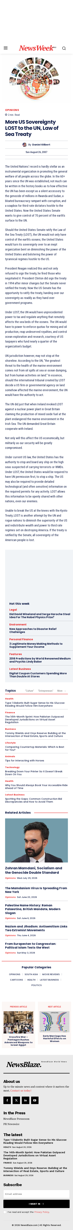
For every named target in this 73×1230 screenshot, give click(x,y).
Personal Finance (21, 639)
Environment (17, 624)
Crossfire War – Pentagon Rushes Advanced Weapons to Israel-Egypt (18, 1041)
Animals (10, 756)
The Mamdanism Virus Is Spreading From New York (36, 890)
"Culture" (29, 690)
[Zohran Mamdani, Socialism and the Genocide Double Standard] (36, 840)
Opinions (12, 110)
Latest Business (20, 669)
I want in (34, 1204)
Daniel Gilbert (41, 144)
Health (9, 699)
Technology (12, 767)
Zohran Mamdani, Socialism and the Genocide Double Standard (33, 870)
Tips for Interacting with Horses (24, 760)
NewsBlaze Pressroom (16, 1118)
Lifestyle (10, 743)
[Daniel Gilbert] (25, 145)
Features (15, 654)
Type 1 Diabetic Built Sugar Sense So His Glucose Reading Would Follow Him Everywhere (35, 704)
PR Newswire (11, 1124)
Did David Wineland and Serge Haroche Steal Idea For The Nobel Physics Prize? (39, 615)
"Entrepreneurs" (45, 690)
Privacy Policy (41, 1212)
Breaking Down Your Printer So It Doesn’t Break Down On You (33, 773)
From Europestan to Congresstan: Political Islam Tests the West (30, 946)
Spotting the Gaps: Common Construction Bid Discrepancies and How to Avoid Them (33, 800)
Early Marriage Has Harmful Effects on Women (54, 1039)
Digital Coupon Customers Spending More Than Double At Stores (38, 675)
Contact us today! (20, 1090)
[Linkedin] (25, 1100)
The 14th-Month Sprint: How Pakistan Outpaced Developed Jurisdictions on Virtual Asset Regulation (34, 719)
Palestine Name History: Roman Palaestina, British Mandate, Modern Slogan (32, 909)
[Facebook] (7, 1100)
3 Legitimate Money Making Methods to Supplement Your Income (35, 645)
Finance (10, 712)
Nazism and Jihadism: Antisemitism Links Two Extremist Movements (36, 928)
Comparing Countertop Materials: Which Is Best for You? (34, 748)
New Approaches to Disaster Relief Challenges (33, 630)
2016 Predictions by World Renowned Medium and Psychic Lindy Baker (40, 660)
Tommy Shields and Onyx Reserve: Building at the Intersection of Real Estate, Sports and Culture (35, 734)
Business (10, 729)
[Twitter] (16, 1100)
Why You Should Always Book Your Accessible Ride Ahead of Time (36, 787)
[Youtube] (35, 1100)
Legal (13, 609)
